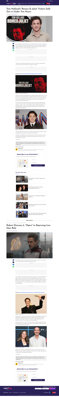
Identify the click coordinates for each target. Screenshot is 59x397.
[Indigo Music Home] (8, 388)
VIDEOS (29, 3)
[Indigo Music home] (11, 3)
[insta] (49, 3)
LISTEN (36, 3)
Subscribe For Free (38, 165)
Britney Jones (15, 230)
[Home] (17, 4)
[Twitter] (45, 3)
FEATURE (22, 3)
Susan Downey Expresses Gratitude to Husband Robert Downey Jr (32, 292)
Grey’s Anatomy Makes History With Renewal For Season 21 (31, 73)
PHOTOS (32, 3)
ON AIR (26, 3)
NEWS (19, 3)
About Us (10, 392)
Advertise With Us (16, 392)
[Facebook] (43, 3)
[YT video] (47, 3)
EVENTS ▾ (40, 3)
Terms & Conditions (23, 392)
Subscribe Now (52, 388)
